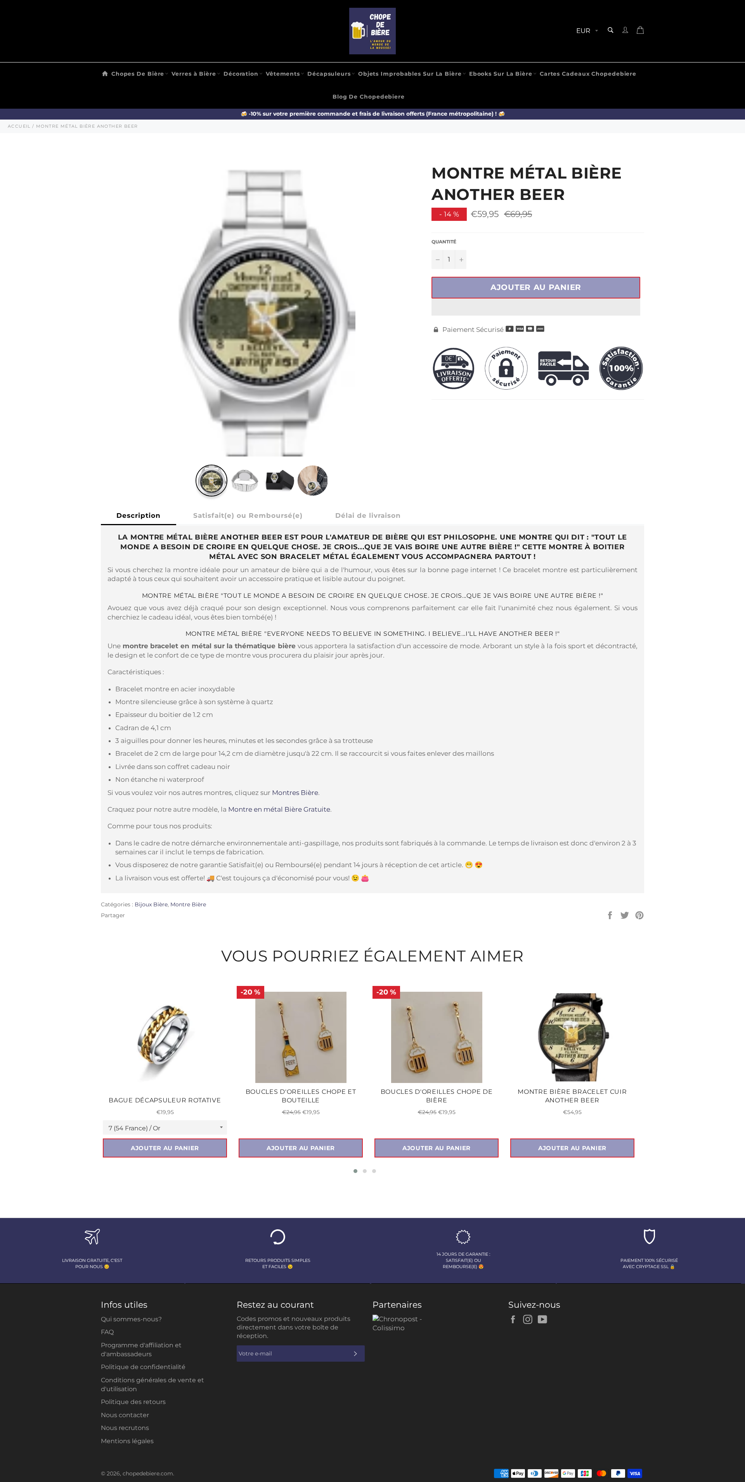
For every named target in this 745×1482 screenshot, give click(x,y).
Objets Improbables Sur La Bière (410, 73)
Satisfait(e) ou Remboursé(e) (248, 515)
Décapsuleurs (329, 73)
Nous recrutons (125, 1428)
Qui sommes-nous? (131, 1319)
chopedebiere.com (148, 1473)
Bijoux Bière (151, 904)
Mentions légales (127, 1441)
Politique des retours (133, 1402)
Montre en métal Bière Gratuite (279, 809)
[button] (535, 307)
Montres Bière (295, 793)
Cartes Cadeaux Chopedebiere (588, 73)
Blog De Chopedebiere (369, 96)
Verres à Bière (194, 73)
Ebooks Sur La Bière (500, 73)
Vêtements (283, 73)
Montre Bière (188, 904)
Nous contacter (125, 1415)
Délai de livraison (368, 515)
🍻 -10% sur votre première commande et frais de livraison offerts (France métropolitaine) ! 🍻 (373, 113)
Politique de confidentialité (143, 1367)
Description (138, 515)
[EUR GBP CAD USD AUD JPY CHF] (586, 31)
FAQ (107, 1332)
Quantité (443, 242)
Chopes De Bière (138, 73)
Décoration (241, 73)
